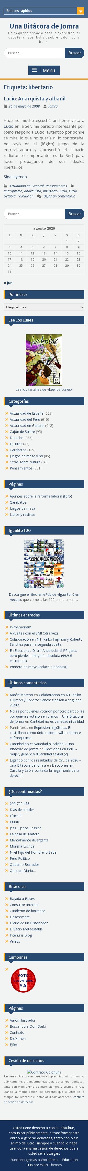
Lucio (8, 126)
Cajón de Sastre (22, 431)
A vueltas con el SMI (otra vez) (34, 633)
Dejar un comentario (59, 196)
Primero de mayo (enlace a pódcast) (38, 666)
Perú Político (20, 858)
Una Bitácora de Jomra (44, 26)
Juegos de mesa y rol (26, 456)
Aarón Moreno (21, 695)
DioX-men (18, 1038)
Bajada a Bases (22, 898)
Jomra (53, 106)
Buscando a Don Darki (28, 1026)
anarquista (32, 191)
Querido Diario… (23, 870)
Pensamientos (56, 186)
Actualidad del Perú (25, 419)
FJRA (13, 1044)
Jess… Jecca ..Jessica (25, 828)
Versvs (15, 941)
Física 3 (16, 815)
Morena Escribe (22, 846)
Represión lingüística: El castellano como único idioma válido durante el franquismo (45, 732)
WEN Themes (51, 1164)
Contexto (17, 1032)
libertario (50, 191)
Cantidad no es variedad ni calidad (57, 721)
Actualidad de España (27, 413)
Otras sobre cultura (25, 462)
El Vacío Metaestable (26, 929)
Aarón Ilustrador (22, 1020)
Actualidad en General (27, 186)
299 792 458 (19, 803)
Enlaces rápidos (19, 11)
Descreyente (20, 917)
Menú (49, 70)
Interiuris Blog (21, 935)
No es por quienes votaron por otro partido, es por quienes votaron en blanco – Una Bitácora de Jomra (47, 716)
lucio (63, 191)
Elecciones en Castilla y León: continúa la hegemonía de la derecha (44, 770)
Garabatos (18, 450)
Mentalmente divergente (29, 840)
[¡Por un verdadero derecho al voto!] (23, 992)
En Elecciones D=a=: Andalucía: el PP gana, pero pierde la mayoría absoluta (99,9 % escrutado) (43, 655)
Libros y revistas (22, 514)
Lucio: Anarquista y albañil (35, 99)
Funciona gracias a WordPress (34, 1159)
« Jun (8, 282)
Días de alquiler (22, 809)
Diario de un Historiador (29, 923)
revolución (25, 196)
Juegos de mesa (22, 508)
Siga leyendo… (17, 176)
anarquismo (13, 191)
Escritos (16, 443)
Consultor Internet (24, 904)
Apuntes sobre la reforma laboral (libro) (41, 496)
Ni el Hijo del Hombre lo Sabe (33, 852)
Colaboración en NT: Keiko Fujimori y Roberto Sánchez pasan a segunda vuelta (45, 700)
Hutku (14, 822)
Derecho (16, 437)
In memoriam (20, 627)
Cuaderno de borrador (27, 910)
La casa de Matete (24, 834)
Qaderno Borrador (24, 864)
